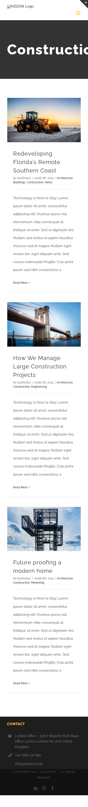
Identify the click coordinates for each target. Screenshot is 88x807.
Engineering (39, 386)
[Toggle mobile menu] (78, 13)
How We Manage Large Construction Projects (40, 366)
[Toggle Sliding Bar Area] (84, 4)
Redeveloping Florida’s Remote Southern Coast (36, 162)
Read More (20, 282)
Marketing (37, 582)
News (48, 182)
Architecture (65, 178)
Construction (35, 182)
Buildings (19, 182)
